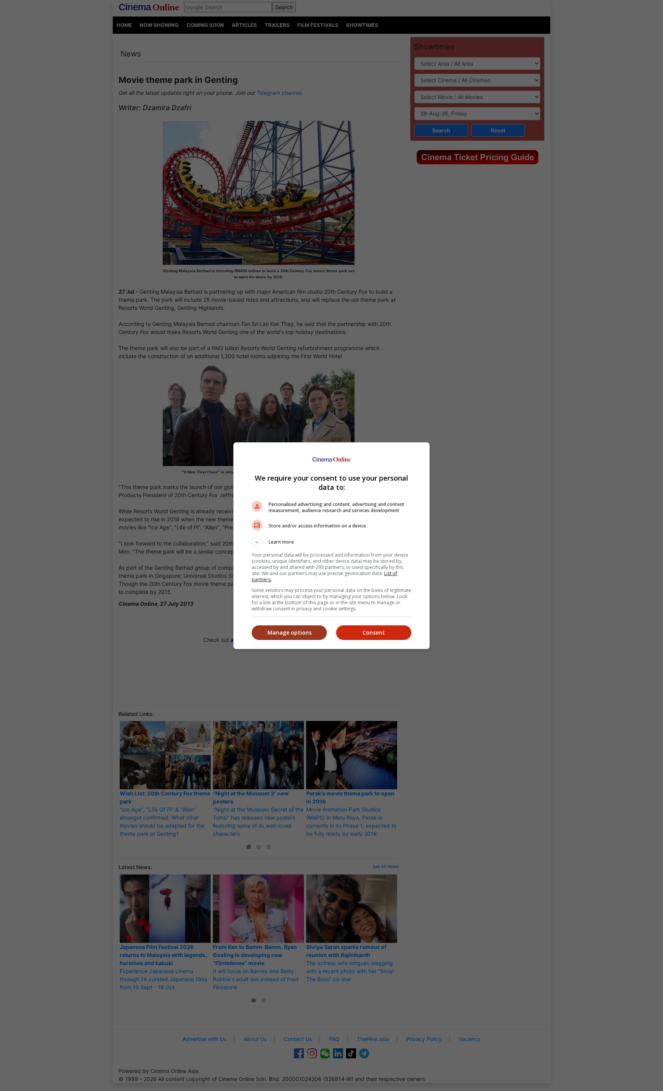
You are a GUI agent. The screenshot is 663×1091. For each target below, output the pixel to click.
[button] (331, 542)
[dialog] (331, 545)
